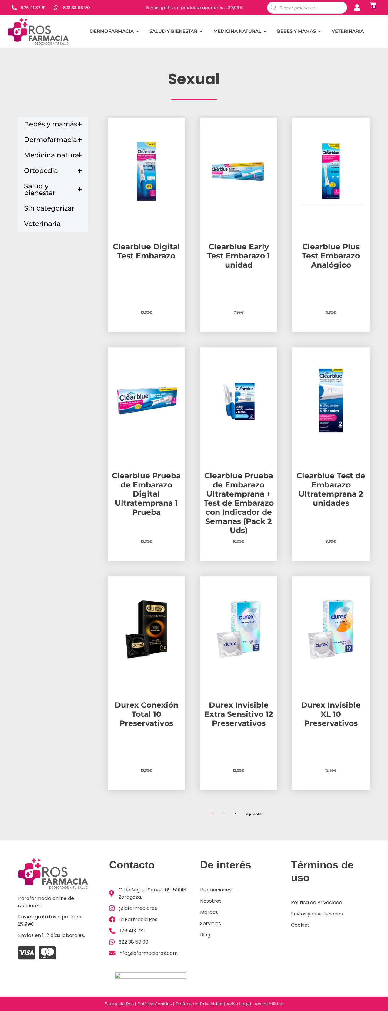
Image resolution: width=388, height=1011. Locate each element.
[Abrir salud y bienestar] (201, 31)
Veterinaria (42, 224)
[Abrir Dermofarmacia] (137, 31)
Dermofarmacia (50, 140)
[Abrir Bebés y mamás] (319, 31)
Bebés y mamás (50, 124)
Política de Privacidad (199, 1003)
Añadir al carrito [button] (146, 331)
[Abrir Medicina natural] (265, 31)
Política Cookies (154, 1003)
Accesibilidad (269, 1003)
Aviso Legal (238, 1003)
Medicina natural (52, 155)
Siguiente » (254, 814)
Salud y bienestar (39, 189)
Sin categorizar (49, 208)
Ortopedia (41, 171)
